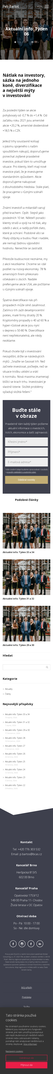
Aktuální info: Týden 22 (15, 785)
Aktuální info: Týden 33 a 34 (18, 552)
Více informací (30, 1044)
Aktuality (8, 689)
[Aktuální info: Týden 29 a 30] (26, 623)
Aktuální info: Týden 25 (15, 761)
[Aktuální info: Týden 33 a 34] (26, 531)
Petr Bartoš (11, 6)
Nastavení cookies (14, 1051)
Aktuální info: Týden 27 (15, 745)
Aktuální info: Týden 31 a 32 (18, 598)
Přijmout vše (26, 1065)
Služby (26, 1006)
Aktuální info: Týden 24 (15, 769)
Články (8, 694)
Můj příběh (26, 987)
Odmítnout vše (26, 1058)
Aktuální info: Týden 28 (15, 738)
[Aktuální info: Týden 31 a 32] (26, 577)
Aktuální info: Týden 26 (15, 753)
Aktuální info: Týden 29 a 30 (18, 645)
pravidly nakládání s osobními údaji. (21, 472)
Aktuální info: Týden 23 (15, 777)
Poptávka (26, 997)
